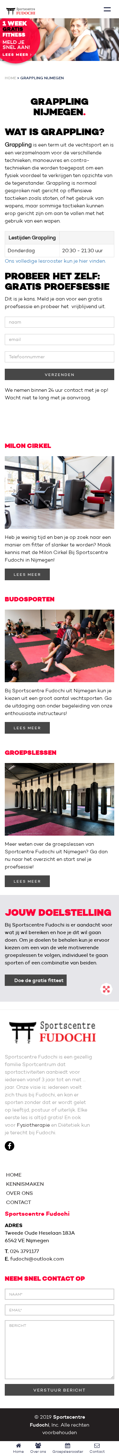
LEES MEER (27, 574)
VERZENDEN (60, 374)
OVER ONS (19, 1193)
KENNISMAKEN (24, 1184)
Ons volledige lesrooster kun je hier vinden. (55, 261)
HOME (13, 1175)
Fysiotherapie (33, 1125)
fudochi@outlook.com (37, 1259)
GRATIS (13, 29)
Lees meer (16, 54)
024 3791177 (24, 1251)
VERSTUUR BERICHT (59, 1389)
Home (10, 77)
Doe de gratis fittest (38, 980)
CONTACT (18, 1202)
